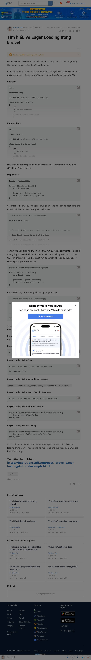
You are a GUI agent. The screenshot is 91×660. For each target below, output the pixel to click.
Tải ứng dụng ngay (45, 316)
